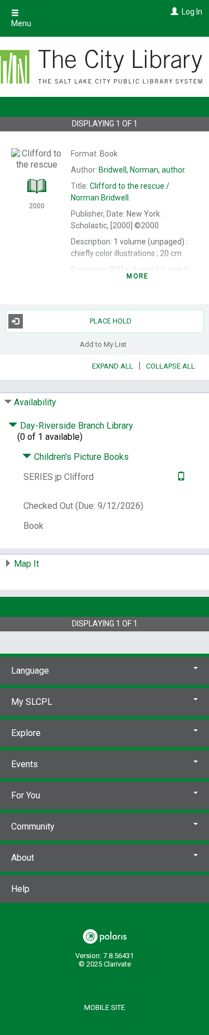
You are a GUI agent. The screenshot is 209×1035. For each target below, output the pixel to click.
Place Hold (111, 321)
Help (20, 889)
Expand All (112, 366)
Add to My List (103, 344)
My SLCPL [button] (31, 701)
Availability (35, 402)
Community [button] (33, 826)
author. (142, 169)
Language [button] (30, 670)
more (137, 276)
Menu (21, 23)
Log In (192, 11)
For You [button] (25, 795)
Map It (26, 563)
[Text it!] (180, 477)
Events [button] (24, 764)
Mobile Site (104, 1007)
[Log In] (173, 11)
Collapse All (170, 366)
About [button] (22, 857)
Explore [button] (26, 733)
